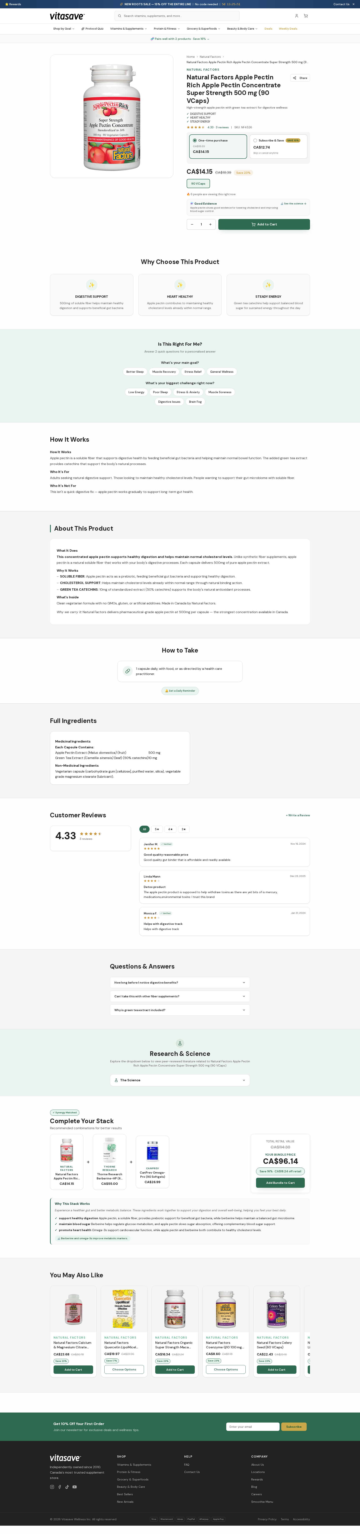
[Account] (296, 16)
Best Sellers (125, 1494)
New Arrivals (125, 1502)
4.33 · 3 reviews (218, 127)
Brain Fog (195, 402)
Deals (268, 28)
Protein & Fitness (165, 28)
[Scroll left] (50, 1332)
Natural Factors (210, 57)
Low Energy (136, 392)
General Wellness (222, 372)
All (144, 829)
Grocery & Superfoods (202, 28)
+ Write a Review (298, 815)
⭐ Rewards (13, 4)
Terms (285, 1519)
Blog (254, 1487)
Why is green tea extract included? (139, 1010)
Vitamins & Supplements (127, 28)
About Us (257, 1464)
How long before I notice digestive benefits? (146, 982)
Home (191, 57)
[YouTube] (74, 1487)
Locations (258, 1472)
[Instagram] (52, 1487)
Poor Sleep (160, 392)
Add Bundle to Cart (280, 1183)
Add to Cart (267, 224)
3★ (184, 829)
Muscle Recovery (164, 372)
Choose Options (124, 1369)
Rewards (257, 1479)
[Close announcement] (353, 4)
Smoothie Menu (262, 1502)
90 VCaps (198, 183)
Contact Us (342, 4)
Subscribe (294, 1427)
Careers (256, 1494)
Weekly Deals (288, 28)
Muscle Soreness (220, 392)
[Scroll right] (309, 1332)
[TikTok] (67, 1487)
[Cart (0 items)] (306, 16)
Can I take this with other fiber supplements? (146, 996)
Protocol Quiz (95, 28)
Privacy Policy (267, 1519)
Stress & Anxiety (188, 392)
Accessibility (301, 1519)
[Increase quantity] (210, 224)
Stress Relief (193, 372)
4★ (170, 829)
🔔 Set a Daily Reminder (180, 691)
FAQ (186, 1464)
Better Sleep (135, 372)
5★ (157, 829)
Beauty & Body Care (240, 28)
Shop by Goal (62, 28)
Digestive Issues (169, 402)
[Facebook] (60, 1487)
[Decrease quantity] (192, 224)
